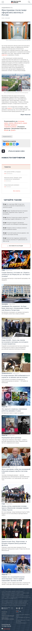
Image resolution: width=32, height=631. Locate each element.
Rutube (6, 130)
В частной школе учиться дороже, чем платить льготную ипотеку (16, 233)
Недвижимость (7, 7)
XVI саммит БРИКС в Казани (12, 172)
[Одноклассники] (7, 144)
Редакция (4, 612)
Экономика (5, 304)
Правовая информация (8, 616)
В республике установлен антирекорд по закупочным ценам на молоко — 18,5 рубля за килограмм (16, 379)
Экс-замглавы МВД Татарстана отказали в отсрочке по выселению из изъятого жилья (14, 205)
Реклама (4, 614)
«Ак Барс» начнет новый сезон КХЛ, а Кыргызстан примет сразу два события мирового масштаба (16, 580)
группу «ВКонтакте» (15, 123)
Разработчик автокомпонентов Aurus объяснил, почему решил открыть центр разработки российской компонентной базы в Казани (15, 344)
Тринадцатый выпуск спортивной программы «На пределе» (16, 276)
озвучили (4, 55)
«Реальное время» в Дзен (16, 151)
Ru (17, 611)
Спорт (3, 270)
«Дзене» (13, 130)
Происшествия (6, 467)
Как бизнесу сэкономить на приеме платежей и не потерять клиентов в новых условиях (15, 309)
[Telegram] (14, 144)
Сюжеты (7, 167)
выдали (9, 108)
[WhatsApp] (10, 144)
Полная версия (6, 624)
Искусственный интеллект (11, 185)
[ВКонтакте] (4, 144)
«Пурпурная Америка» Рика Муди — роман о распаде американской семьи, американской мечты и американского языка (14, 440)
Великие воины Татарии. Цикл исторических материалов (13, 179)
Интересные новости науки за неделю (14, 411)
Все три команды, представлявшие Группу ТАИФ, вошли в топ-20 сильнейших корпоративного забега (16, 510)
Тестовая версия (6, 626)
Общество (4, 406)
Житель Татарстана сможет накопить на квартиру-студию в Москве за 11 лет (15, 218)
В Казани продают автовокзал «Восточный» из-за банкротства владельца (15, 223)
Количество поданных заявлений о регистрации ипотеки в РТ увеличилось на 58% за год (15, 239)
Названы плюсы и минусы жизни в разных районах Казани (15, 228)
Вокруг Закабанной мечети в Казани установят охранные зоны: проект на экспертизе (15, 212)
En (20, 611)
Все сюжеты (16, 191)
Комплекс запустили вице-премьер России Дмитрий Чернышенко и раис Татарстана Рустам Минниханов (16, 546)
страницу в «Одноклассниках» (10, 126)
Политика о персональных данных (8, 618)
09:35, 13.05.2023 (6, 18)
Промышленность (7, 338)
